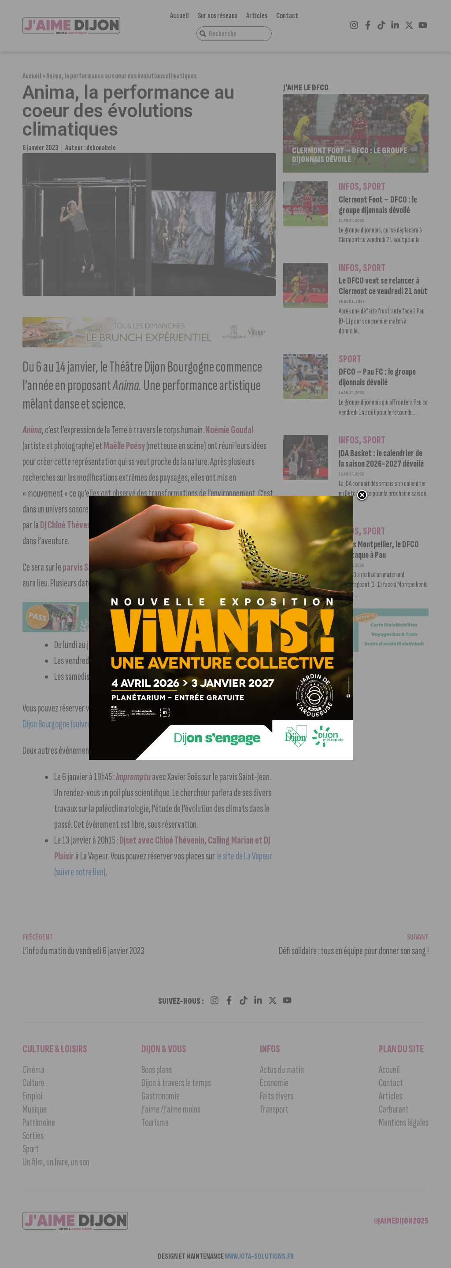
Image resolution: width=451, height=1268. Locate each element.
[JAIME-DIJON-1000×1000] (221, 757)
